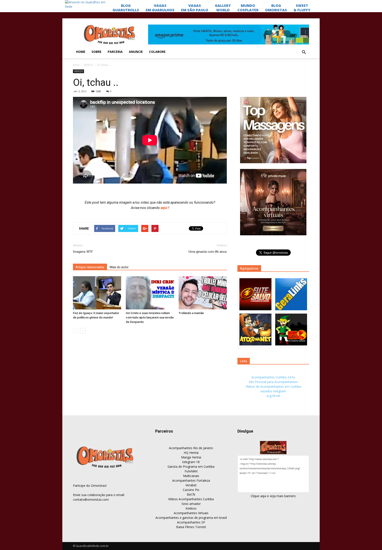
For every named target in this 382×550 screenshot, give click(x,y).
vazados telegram (273, 391)
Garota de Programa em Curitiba (191, 466)
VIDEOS (88, 65)
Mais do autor (119, 267)
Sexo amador (191, 504)
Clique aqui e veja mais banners (273, 496)
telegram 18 (191, 462)
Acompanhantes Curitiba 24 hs (273, 377)
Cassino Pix (191, 490)
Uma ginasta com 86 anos (208, 252)
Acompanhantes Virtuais (191, 513)
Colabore (157, 52)
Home (80, 52)
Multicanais (191, 476)
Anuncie (136, 52)
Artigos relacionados (90, 267)
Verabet (191, 485)
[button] (303, 52)
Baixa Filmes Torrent (191, 527)
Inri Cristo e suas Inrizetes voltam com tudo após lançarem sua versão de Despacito (150, 317)
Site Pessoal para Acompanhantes (273, 382)
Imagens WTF (83, 252)
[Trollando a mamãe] (203, 292)
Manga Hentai (191, 457)
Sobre (96, 52)
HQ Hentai (191, 452)
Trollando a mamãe (191, 313)
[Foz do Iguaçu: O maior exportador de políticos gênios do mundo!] (97, 292)
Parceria (115, 52)
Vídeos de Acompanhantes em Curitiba (273, 386)
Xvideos (191, 508)
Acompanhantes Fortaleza (191, 480)
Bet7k (191, 494)
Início (76, 65)
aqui (164, 208)
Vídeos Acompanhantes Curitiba (191, 499)
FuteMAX (191, 471)
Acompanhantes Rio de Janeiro (191, 448)
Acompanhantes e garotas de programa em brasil (191, 518)
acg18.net (273, 396)
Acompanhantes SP (191, 522)
